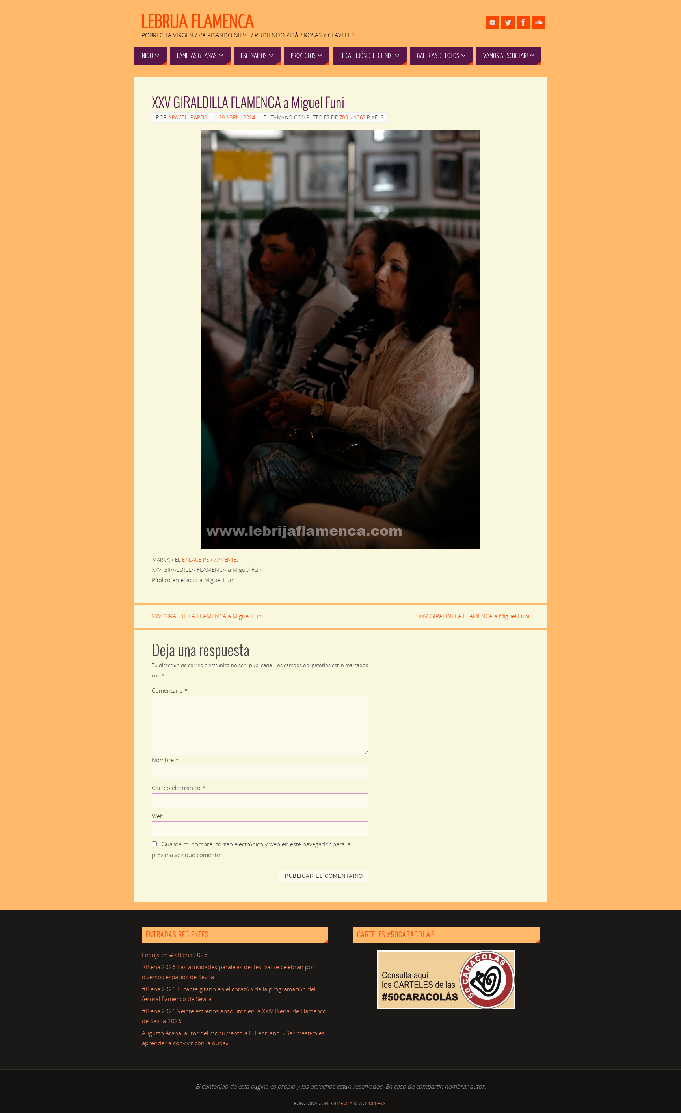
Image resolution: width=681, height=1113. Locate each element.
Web (158, 816)
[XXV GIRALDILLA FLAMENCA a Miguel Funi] (340, 339)
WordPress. (372, 1103)
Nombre (165, 760)
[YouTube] (492, 22)
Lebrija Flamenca (197, 22)
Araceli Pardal (189, 117)
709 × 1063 (352, 117)
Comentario (170, 690)
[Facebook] (523, 22)
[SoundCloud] (538, 22)
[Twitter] (508, 22)
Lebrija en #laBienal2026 (175, 955)
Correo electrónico (178, 788)
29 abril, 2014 (237, 117)
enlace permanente (209, 559)
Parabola (340, 1103)
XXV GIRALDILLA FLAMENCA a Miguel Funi (207, 616)
